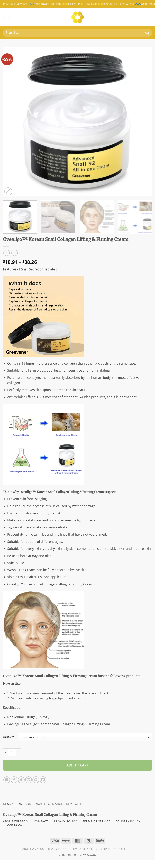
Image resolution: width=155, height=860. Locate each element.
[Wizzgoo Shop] (77, 17)
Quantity (8, 736)
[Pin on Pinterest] (35, 779)
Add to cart (77, 765)
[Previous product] (14, 253)
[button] (6, 17)
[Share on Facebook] (14, 779)
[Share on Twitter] (21, 779)
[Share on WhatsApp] (6, 779)
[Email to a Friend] (28, 779)
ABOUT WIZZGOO (15, 821)
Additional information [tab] (44, 803)
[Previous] (11, 122)
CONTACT (41, 821)
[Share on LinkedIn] (43, 779)
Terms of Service (81, 849)
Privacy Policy (57, 849)
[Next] (144, 122)
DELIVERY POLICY (128, 821)
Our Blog (126, 849)
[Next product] (6, 253)
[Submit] (147, 32)
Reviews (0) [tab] (74, 803)
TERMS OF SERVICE (96, 821)
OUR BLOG (14, 825)
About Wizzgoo (33, 849)
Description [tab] (12, 803)
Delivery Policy (106, 849)
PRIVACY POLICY (65, 821)
